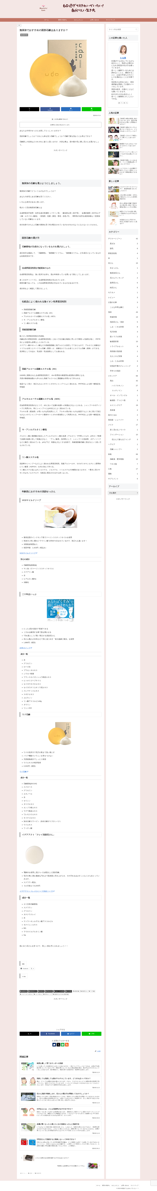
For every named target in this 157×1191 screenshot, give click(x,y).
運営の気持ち (106, 1185)
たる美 (123, 58)
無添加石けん (33, 991)
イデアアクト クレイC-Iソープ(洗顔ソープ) (36, 891)
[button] (136, 29)
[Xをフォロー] (58, 1044)
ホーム (98, 1185)
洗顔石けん (84, 991)
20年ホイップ (25, 648)
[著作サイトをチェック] (54, 1044)
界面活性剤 (49, 991)
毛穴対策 (69, 991)
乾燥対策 (42, 991)
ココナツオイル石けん (27, 994)
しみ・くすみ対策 (59, 991)
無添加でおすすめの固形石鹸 (61, 994)
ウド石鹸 (23, 772)
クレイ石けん (38, 994)
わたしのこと (115, 1185)
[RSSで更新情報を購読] (67, 1044)
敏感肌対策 (24, 991)
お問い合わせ (125, 1185)
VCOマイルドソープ (28, 553)
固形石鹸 (77, 991)
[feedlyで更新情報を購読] (62, 1044)
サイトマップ (134, 1185)
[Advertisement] (60, 164)
